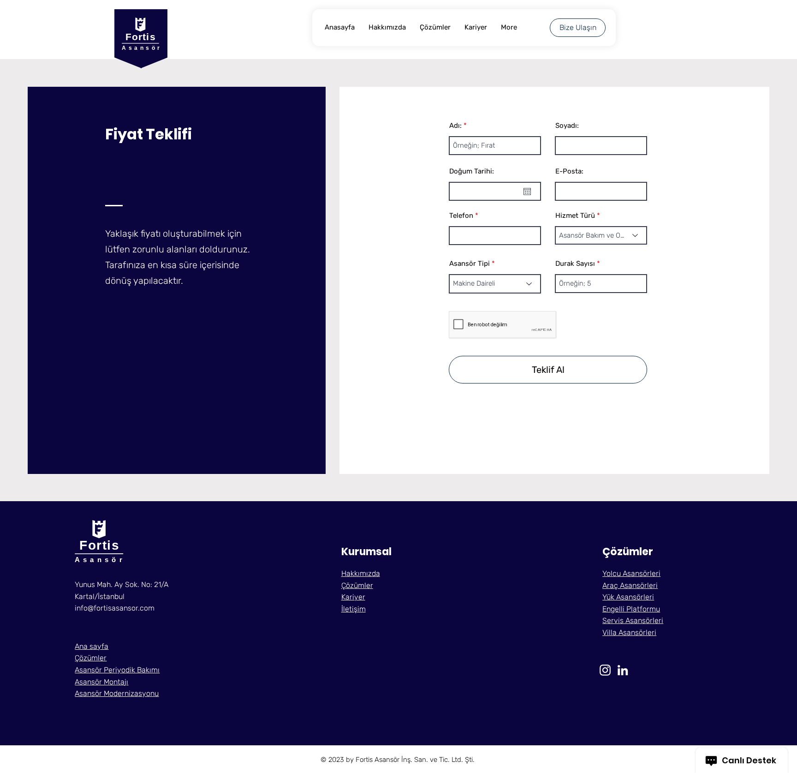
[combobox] (601, 235)
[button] (353, 609)
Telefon (461, 215)
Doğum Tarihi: (471, 171)
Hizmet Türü (575, 215)
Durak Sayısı (575, 263)
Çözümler (91, 657)
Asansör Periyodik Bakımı (117, 669)
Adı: (455, 125)
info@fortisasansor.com (115, 608)
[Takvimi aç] (527, 191)
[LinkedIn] (622, 670)
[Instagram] (605, 670)
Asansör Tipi (469, 263)
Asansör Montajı (101, 681)
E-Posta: (569, 171)
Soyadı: (567, 125)
